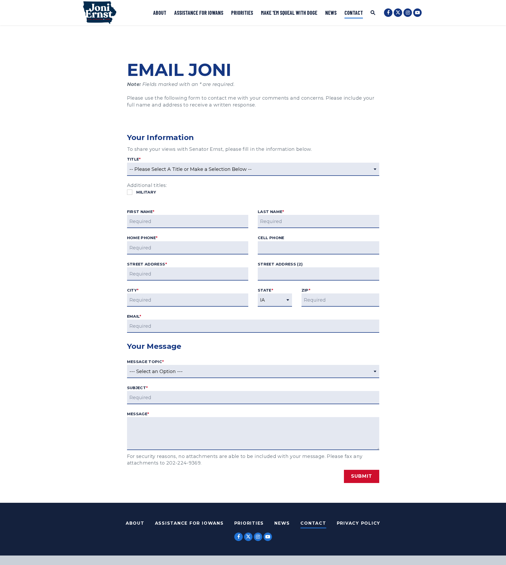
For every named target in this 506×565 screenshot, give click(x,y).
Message (138, 414)
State (265, 290)
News (331, 12)
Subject (137, 387)
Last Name (271, 211)
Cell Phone (271, 237)
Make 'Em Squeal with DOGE (289, 12)
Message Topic (145, 361)
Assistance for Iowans (198, 12)
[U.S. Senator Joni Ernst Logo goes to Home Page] (99, 12)
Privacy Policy (359, 523)
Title (134, 159)
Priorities (242, 12)
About (159, 12)
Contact (353, 12)
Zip (305, 290)
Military (146, 192)
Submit (361, 476)
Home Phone (142, 237)
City (133, 290)
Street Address (147, 264)
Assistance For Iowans (189, 523)
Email (134, 316)
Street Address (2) (280, 264)
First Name (140, 211)
